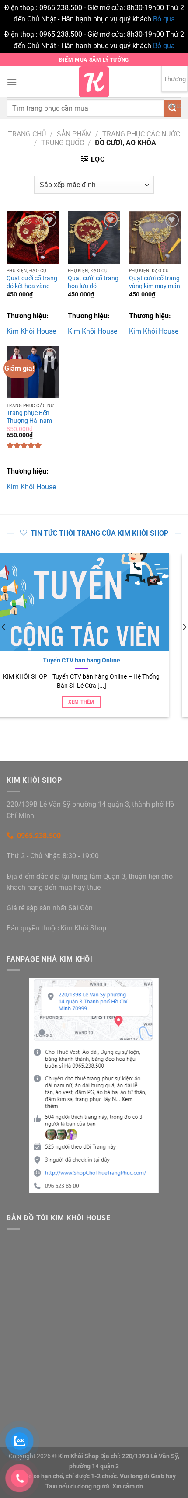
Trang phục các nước (141, 134)
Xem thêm (104, 702)
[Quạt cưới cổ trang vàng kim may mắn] (155, 237)
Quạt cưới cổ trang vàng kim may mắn (154, 282)
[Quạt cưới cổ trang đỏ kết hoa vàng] (33, 237)
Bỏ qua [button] (164, 19)
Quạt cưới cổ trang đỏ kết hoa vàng (32, 282)
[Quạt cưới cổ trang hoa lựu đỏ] (94, 237)
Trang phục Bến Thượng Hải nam (29, 416)
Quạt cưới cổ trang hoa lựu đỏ (93, 282)
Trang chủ (27, 134)
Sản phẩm (74, 134)
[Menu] (12, 82)
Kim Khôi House (31, 331)
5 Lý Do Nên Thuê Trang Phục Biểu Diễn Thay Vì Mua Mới (103, 660)
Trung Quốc (62, 143)
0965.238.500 (39, 836)
